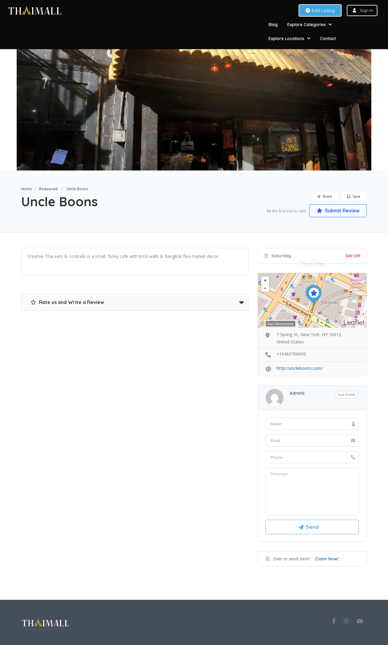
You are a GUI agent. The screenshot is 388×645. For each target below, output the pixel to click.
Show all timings (313, 263)
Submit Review (342, 211)
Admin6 (297, 393)
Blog (273, 24)
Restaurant (48, 188)
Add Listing (322, 10)
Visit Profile (346, 395)
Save (356, 196)
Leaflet (354, 322)
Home (26, 188)
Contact (328, 38)
